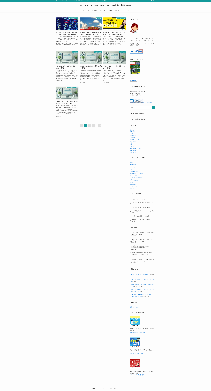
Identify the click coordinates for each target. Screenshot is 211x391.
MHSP (131, 162)
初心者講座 (133, 135)
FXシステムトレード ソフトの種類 (141, 207)
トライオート (133, 145)
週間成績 (132, 130)
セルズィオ (136, 291)
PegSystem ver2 (134, 179)
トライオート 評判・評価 (136, 353)
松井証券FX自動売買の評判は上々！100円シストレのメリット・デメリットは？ (142, 254)
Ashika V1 (132, 168)
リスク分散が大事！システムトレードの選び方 (143, 211)
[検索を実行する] (153, 107)
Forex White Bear (134, 166)
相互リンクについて (135, 307)
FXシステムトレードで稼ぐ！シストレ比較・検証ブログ (105, 5)
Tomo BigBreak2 (134, 171)
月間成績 (132, 132)
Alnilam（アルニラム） (136, 180)
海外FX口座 (133, 150)
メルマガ (132, 133)
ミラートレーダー (134, 143)
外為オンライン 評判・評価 (137, 375)
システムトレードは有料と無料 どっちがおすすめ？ (142, 220)
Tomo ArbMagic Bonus (136, 177)
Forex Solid (133, 184)
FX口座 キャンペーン (135, 148)
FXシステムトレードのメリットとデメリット (142, 203)
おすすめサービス (134, 139)
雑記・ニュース (134, 152)
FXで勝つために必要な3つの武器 (140, 216)
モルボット (133, 182)
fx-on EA (132, 188)
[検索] (154, 1)
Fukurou (132, 169)
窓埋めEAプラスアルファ (136, 173)
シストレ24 (133, 141)
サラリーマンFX (134, 186)
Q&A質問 (132, 137)
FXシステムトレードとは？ (139, 199)
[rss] (152, 1)
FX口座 (132, 146)
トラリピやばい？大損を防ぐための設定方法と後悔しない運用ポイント (142, 234)
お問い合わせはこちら (149, 102)
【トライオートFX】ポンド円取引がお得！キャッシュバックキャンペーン (142, 261)
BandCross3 (133, 164)
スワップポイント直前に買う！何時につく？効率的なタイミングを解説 (142, 241)
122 (100, 125)
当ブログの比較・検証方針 (138, 119)
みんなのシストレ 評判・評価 (137, 332)
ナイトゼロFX (133, 175)
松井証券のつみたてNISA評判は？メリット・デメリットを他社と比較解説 (142, 247)
